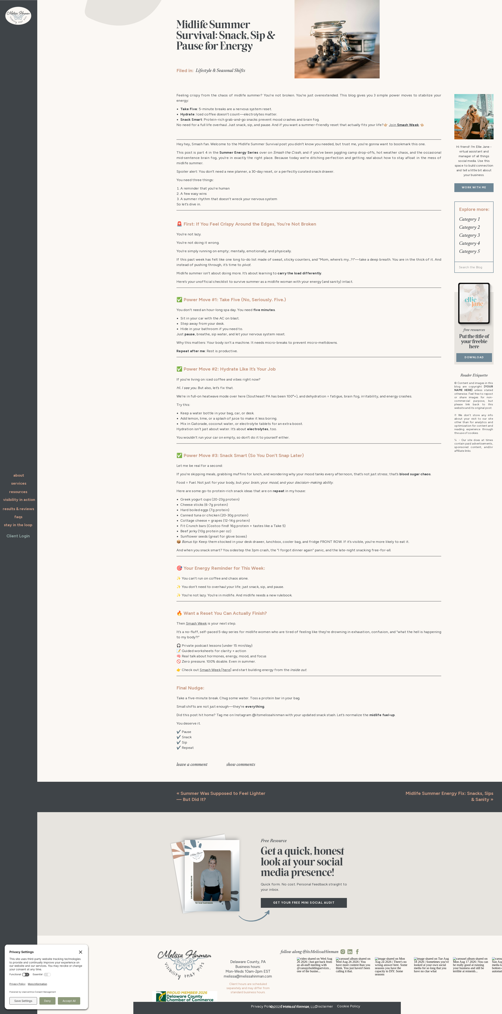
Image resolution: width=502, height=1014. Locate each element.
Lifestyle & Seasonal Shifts (220, 71)
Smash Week (196, 623)
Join (404, 125)
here (226, 670)
